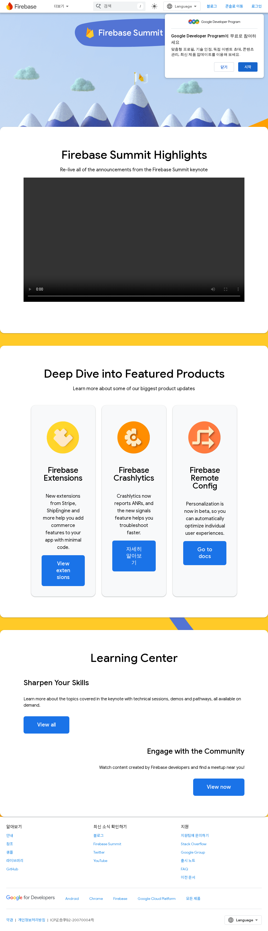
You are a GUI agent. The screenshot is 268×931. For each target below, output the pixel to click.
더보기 (59, 6)
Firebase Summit (107, 844)
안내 (9, 835)
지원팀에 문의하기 (195, 835)
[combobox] (119, 6)
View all (46, 725)
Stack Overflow (193, 844)
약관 (9, 920)
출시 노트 (188, 860)
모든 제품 (193, 898)
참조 (9, 844)
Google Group (193, 852)
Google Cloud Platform (157, 898)
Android (72, 898)
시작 (247, 67)
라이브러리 (14, 860)
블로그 (212, 6)
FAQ (184, 869)
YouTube (100, 860)
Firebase (120, 898)
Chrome (96, 898)
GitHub (12, 869)
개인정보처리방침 (31, 920)
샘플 (9, 852)
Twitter (99, 852)
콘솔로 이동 (234, 6)
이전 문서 (188, 877)
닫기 (224, 67)
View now (219, 787)
